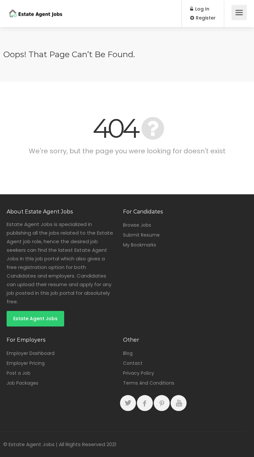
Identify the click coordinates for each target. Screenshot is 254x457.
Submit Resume (141, 235)
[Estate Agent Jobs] (35, 9)
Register (205, 18)
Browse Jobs (137, 225)
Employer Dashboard (31, 353)
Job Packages (22, 383)
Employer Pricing (26, 363)
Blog (128, 353)
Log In (201, 9)
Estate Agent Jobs (35, 318)
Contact (133, 363)
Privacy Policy (138, 373)
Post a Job (18, 373)
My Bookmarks (139, 245)
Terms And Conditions (148, 383)
